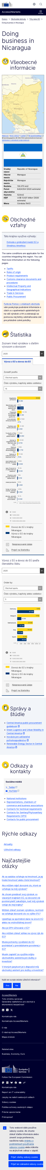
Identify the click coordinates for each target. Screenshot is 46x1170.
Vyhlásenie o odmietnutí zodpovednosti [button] (15, 140)
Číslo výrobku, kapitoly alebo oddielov (22, 383)
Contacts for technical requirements (24, 809)
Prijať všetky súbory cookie (24, 1157)
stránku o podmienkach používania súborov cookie (21, 1144)
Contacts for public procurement (23, 819)
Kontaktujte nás (9, 1087)
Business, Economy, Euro (13, 1054)
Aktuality (8, 844)
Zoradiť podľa (10, 372)
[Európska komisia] (7, 4)
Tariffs (10, 268)
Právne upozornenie (11, 1112)
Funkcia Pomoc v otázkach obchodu (22, 304)
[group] (23, 104)
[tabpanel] (23, 460)
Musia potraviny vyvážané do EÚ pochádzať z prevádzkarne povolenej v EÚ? (21, 945)
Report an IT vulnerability (13, 1092)
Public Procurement (16, 296)
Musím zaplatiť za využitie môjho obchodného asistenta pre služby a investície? (19, 958)
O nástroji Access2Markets (14, 1032)
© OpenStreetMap (35, 136)
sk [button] (34, 4)
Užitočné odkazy (12, 849)
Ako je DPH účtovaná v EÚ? (15, 928)
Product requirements (17, 275)
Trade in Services (15, 293)
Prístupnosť (7, 1117)
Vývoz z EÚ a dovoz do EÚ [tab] (17, 361)
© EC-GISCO (14, 136)
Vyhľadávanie (41, 4)
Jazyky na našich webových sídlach (18, 1097)
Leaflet (23, 136)
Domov (4, 19)
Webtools (5, 136)
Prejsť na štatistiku (20, 550)
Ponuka (40, 13)
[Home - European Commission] (19, 1069)
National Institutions (16, 798)
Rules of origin (14, 272)
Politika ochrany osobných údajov (17, 1107)
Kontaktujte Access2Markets (15, 1021)
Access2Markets (9, 995)
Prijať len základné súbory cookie (27, 1164)
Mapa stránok (8, 1037)
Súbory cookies (9, 1102)
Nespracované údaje (22, 544)
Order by (8, 582)
